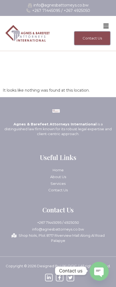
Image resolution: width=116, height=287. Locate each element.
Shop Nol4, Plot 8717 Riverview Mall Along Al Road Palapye (62, 238)
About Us (58, 177)
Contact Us (58, 190)
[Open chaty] (98, 270)
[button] (106, 26)
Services (58, 183)
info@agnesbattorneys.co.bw (58, 229)
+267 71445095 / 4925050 (58, 222)
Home (58, 170)
